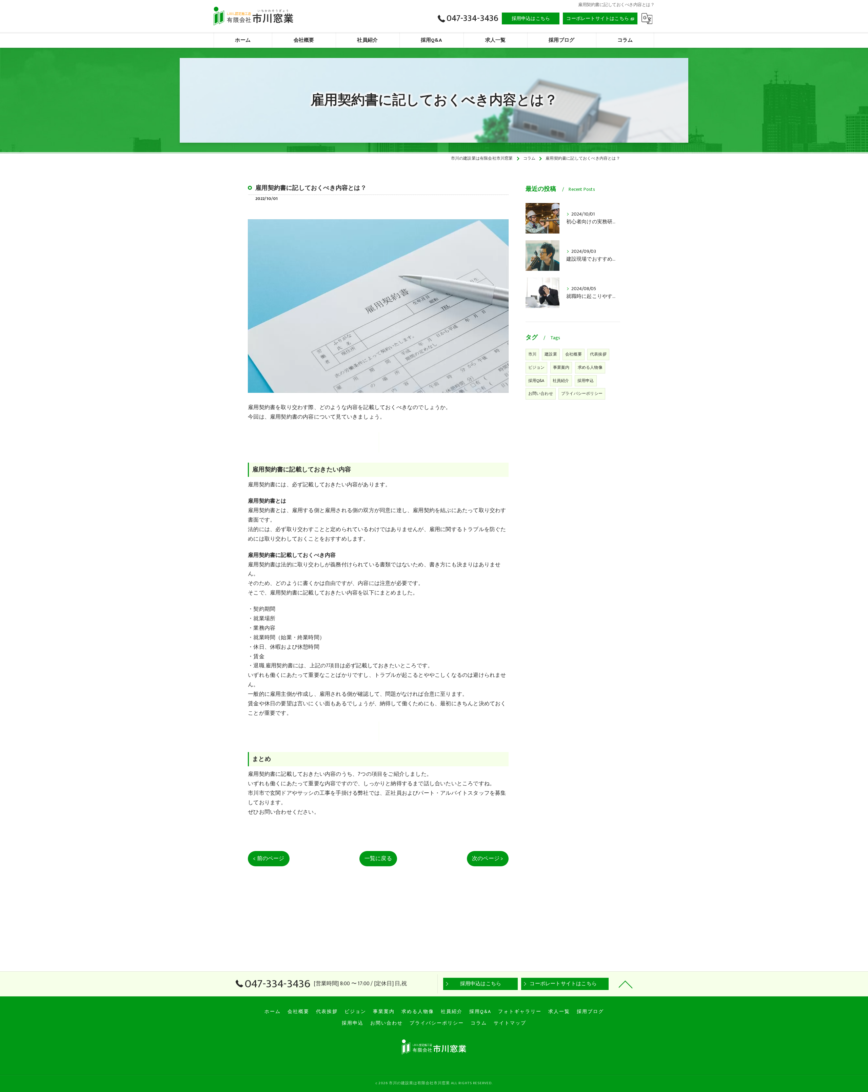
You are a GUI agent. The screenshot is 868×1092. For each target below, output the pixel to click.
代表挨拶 (598, 354)
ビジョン (536, 367)
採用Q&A (536, 380)
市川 (532, 354)
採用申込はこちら (531, 18)
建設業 (551, 354)
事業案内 (561, 367)
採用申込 (585, 380)
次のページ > (487, 858)
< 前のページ (268, 858)
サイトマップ (510, 1023)
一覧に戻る (378, 858)
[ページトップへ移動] (625, 984)
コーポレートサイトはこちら (597, 18)
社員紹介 (561, 380)
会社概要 (573, 354)
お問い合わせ (540, 393)
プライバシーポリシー (582, 393)
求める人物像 (590, 367)
